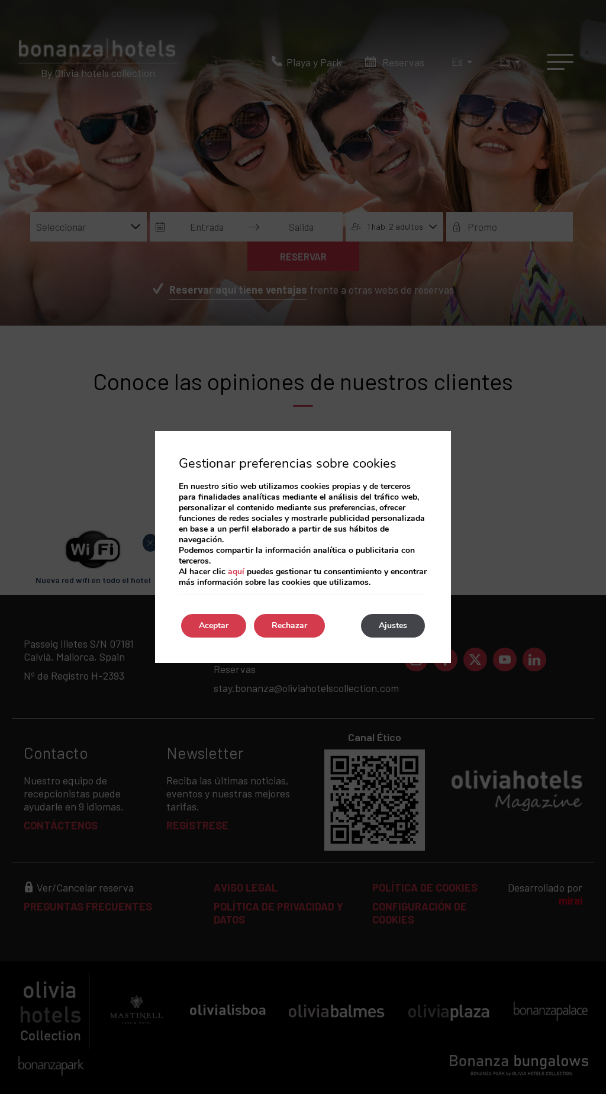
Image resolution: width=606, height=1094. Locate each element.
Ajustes (393, 625)
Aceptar (213, 625)
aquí (236, 571)
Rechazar (289, 625)
